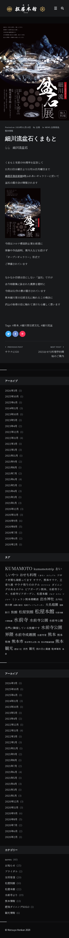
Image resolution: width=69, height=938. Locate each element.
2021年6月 (11, 479)
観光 (32, 648)
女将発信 (55, 127)
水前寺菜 (42, 635)
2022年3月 (11, 443)
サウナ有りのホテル (27, 584)
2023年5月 (11, 420)
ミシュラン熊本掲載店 (25, 599)
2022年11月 (11, 438)
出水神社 (47, 598)
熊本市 (17, 641)
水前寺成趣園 (25, 634)
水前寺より (11, 895)
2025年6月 (11, 402)
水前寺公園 (39, 620)
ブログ (51, 594)
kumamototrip (44, 569)
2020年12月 (12, 509)
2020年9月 (11, 520)
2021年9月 (11, 461)
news (47, 127)
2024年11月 (11, 408)
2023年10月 (12, 414)
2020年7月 (11, 532)
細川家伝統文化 (30, 325)
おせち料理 (28, 574)
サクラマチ (45, 585)
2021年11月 (11, 455)
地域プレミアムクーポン (34, 605)
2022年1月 (11, 449)
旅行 (7, 612)
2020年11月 (11, 514)
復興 (61, 605)
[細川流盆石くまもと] (5, 111)
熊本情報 (9, 131)
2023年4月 (11, 426)
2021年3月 (11, 497)
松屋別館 (26, 611)
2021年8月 (11, 467)
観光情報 (10, 912)
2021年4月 (11, 491)
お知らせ (10, 865)
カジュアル (51, 575)
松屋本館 (44, 611)
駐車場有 (56, 648)
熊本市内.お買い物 (32, 642)
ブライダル (11, 871)
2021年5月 (11, 485)
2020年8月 (11, 526)
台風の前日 (18, 605)
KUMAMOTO (18, 568)
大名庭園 (51, 604)
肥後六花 (18, 649)
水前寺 (21, 619)
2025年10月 (12, 396)
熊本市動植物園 (47, 642)
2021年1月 (11, 503)
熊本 (16, 325)
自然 (25, 648)
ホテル (58, 594)
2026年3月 (11, 390)
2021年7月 (11, 473)
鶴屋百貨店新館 (14, 176)
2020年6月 (11, 538)
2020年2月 (11, 544)
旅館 (14, 612)
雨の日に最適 (43, 648)
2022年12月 (12, 432)
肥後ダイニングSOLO (17, 906)
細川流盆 (47, 325)
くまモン (41, 575)
